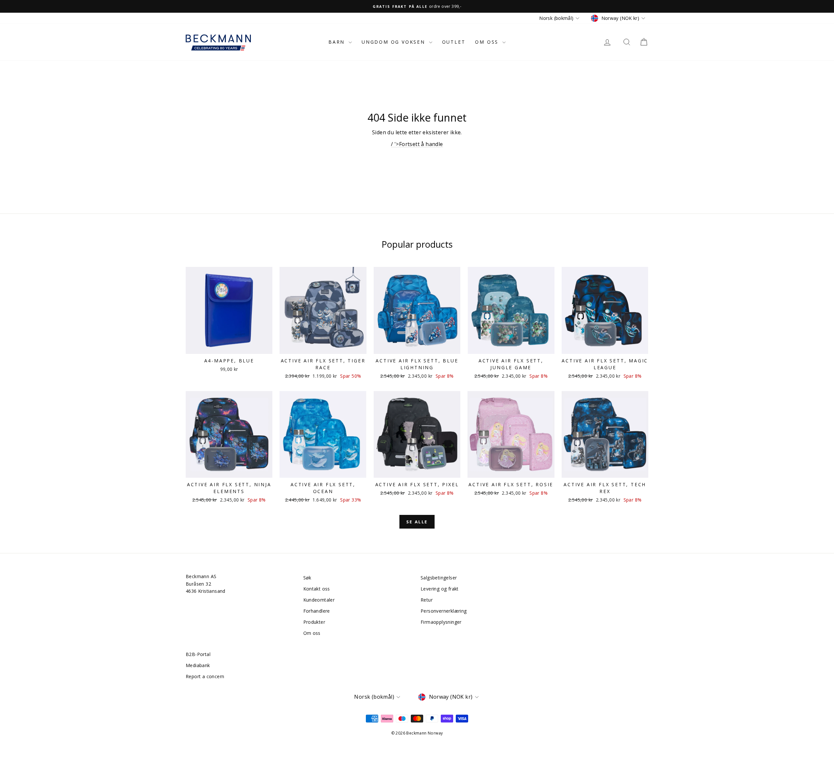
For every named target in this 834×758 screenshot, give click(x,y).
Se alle (417, 522)
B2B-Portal (198, 654)
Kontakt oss (316, 589)
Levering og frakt (440, 589)
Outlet (454, 42)
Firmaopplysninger (441, 622)
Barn (337, 42)
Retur (427, 600)
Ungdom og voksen (394, 42)
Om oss (488, 42)
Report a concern (205, 676)
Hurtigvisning (229, 347)
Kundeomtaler (319, 600)
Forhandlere (316, 611)
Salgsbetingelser (439, 578)
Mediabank (198, 665)
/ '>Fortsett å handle (417, 144)
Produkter (314, 622)
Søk (307, 578)
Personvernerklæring (444, 611)
